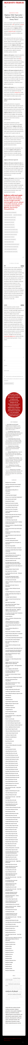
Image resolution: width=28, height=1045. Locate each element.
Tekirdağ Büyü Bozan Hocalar (11, 855)
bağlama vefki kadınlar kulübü (11, 232)
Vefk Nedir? (7, 493)
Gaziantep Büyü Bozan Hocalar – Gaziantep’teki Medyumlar (12, 852)
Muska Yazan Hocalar (9, 719)
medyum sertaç (8, 995)
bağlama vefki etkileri (9, 222)
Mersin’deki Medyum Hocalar (11, 763)
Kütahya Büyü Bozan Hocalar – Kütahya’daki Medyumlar (11, 867)
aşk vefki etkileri (8, 214)
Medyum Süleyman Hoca (10, 960)
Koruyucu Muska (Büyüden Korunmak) (13, 745)
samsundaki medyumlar (13, 988)
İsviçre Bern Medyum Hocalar (11, 809)
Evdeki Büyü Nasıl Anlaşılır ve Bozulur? (13, 547)
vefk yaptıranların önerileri (11, 249)
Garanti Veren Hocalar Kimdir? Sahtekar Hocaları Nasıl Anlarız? (13, 522)
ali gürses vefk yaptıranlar (10, 212)
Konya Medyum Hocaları (10, 924)
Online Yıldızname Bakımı (10, 553)
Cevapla (22, 265)
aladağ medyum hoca (11, 989)
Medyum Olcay (8, 956)
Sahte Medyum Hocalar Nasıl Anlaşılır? (13, 607)
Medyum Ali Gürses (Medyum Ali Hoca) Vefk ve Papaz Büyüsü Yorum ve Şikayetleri (13, 939)
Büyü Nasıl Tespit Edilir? (10, 545)
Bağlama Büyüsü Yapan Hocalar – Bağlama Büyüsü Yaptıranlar (12, 663)
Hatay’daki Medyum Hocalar (11, 767)
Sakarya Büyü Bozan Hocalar (11, 859)
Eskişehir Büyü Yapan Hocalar (11, 841)
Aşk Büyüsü (7, 747)
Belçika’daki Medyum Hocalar (11, 839)
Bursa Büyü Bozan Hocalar (11, 843)
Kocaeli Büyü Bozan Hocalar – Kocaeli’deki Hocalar (11, 881)
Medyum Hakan (8, 958)
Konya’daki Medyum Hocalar (11, 781)
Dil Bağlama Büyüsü (9, 705)
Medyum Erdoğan (9, 962)
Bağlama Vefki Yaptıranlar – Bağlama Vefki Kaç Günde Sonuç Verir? (13, 610)
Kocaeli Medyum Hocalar (10, 845)
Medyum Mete (8, 948)
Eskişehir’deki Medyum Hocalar (12, 759)
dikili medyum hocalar (9, 997)
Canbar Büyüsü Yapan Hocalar (11, 733)
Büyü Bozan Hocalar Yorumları (11, 503)
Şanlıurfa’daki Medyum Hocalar (11, 813)
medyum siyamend (16, 980)
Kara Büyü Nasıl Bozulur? (10, 538)
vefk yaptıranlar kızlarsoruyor (11, 246)
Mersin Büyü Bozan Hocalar (11, 837)
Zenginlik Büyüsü (9, 709)
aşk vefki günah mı (17, 214)
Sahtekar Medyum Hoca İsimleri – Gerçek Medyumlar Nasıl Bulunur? (12, 622)
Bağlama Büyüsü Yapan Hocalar (12, 703)
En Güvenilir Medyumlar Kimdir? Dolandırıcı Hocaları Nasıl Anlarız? (12, 577)
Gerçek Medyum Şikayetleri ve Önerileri (13, 633)
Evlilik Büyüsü (8, 695)
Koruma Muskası (8, 616)
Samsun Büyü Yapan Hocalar (11, 833)
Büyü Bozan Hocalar (9, 741)
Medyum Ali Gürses (9, 952)
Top (23, 1042)
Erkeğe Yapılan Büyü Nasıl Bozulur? (12, 689)
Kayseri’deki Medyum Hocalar (11, 765)
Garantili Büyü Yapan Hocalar (11, 507)
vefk (13, 24)
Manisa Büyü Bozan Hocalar (11, 864)
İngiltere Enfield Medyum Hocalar (12, 790)
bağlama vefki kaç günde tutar (11, 229)
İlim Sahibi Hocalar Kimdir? (12, 424)
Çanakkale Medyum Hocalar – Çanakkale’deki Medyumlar (11, 914)
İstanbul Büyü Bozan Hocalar (11, 819)
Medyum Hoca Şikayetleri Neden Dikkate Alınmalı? (12, 517)
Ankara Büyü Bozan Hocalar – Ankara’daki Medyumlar (11, 874)
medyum (22, 24)
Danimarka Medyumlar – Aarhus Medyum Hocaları (12, 896)
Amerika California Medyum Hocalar (13, 807)
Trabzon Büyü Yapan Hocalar (11, 899)
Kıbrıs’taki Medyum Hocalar (11, 779)
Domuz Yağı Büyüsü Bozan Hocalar (12, 727)
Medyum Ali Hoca (9, 954)
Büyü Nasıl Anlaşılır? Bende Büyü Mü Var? (13, 648)
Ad (5, 360)
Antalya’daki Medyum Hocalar (11, 769)
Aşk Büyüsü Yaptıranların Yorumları (12, 691)
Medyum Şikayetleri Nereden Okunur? (13, 514)
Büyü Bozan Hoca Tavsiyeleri (11, 509)
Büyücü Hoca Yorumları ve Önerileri (12, 631)
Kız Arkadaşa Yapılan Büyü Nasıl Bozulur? (13, 637)
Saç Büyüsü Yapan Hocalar (10, 735)
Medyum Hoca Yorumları (13, 446)
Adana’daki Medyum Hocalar (11, 761)
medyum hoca (18, 92)
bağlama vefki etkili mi (9, 224)
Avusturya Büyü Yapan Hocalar (11, 825)
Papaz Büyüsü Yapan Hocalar (11, 729)
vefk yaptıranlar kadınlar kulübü (12, 244)
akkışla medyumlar (11, 998)
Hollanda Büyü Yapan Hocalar (11, 849)
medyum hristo (19, 989)
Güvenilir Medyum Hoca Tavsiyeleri (12, 591)
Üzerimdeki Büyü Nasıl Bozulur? (12, 505)
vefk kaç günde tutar (9, 241)
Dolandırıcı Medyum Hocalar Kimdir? (13, 558)
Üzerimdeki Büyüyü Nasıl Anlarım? (12, 721)
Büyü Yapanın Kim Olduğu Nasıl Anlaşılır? (13, 677)
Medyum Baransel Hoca (10, 932)
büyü (20, 58)
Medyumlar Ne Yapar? (10, 501)
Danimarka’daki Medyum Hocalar (12, 777)
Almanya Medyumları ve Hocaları (12, 847)
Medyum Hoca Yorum (13, 12)
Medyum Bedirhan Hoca (10, 930)
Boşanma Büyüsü (9, 657)
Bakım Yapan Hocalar (9, 713)
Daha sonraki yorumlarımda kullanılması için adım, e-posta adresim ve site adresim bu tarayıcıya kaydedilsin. (13, 378)
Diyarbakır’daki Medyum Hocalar (12, 771)
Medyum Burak (8, 966)
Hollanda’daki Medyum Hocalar (11, 920)
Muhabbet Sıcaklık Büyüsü (11, 737)
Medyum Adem (8, 964)
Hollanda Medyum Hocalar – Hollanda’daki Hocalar (11, 884)
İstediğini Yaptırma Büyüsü (11, 597)
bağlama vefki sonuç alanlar (11, 234)
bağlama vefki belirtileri (10, 219)
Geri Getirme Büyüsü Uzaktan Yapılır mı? (13, 725)
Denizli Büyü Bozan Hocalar (11, 909)
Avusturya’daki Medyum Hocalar (12, 775)
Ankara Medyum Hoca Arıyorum (12, 783)
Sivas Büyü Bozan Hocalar (10, 869)
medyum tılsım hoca (9, 981)
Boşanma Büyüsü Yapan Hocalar (12, 569)
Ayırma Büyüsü (8, 743)
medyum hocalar (11, 31)
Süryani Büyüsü (8, 739)
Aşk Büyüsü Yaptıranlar (10, 707)
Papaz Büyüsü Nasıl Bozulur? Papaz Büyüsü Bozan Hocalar (12, 683)
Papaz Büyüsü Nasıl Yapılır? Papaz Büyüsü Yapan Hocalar (12, 605)
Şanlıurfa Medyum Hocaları (11, 785)
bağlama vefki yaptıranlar (10, 239)
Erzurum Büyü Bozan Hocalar (11, 827)
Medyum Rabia (8, 946)
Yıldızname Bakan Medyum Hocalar (12, 731)
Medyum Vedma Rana (10, 970)
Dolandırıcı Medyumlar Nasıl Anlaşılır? (13, 484)
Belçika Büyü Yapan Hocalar (11, 823)
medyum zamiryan (9, 978)
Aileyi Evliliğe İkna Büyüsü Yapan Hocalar (13, 693)
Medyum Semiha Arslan (10, 944)
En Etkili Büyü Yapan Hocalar (14, 431)
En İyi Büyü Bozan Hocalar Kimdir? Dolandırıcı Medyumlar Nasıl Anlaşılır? (13, 563)
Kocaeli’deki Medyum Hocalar (11, 755)
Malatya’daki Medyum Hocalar (11, 773)
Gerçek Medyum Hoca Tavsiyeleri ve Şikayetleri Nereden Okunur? (13, 555)
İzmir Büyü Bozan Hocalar (10, 800)
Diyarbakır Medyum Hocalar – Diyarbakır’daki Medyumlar (11, 893)
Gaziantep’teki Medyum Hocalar (12, 757)
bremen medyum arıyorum (17, 995)
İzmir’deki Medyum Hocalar (11, 792)
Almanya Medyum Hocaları (11, 794)
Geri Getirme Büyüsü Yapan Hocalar (12, 723)
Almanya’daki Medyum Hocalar (11, 926)
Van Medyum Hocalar (9, 911)
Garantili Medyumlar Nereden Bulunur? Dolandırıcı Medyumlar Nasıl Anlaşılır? (13, 651)
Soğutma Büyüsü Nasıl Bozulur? (12, 635)
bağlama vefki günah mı (9, 227)
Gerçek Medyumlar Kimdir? (11, 711)
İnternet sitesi (6, 370)
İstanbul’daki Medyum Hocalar (11, 821)
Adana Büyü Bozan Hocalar (11, 751)
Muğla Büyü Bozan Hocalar (11, 857)
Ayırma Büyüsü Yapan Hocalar (11, 701)
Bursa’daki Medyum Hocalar (11, 802)
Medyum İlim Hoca (9, 950)
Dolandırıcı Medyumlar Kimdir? (11, 540)
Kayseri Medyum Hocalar (10, 871)
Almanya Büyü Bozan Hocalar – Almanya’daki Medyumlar (11, 901)
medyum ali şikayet (11, 991)
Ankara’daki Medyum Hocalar (11, 835)
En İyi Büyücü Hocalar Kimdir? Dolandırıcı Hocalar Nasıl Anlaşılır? (13, 613)
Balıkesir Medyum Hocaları (11, 829)
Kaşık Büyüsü (8, 697)
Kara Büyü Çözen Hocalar (10, 579)
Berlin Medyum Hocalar (10, 811)
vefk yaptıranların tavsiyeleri (11, 251)
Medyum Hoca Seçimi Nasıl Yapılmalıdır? (13, 497)
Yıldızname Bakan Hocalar (10, 560)
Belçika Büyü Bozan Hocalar (11, 815)
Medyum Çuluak (8, 968)
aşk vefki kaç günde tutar (10, 217)
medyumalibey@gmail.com (10, 336)
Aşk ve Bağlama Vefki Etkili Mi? (11, 668)
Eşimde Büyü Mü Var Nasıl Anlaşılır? (12, 639)
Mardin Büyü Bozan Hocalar (14, 439)
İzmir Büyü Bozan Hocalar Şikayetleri (13, 922)
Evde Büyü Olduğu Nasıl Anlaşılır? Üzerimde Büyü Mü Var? (12, 671)
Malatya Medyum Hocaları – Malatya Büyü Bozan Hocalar (13, 907)
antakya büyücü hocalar (13, 985)
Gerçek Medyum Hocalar (10, 749)
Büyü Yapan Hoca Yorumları (11, 571)
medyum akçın (15, 992)
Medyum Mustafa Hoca (13, 452)
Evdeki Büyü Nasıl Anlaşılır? (11, 495)
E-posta (5, 365)
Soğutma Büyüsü (9, 699)
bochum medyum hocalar (14, 994)
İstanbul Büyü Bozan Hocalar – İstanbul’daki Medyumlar (11, 804)
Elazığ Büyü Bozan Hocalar (11, 887)
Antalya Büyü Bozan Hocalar (11, 753)
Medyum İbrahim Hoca (10, 928)
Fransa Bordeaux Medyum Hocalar (12, 817)
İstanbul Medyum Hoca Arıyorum (12, 904)
